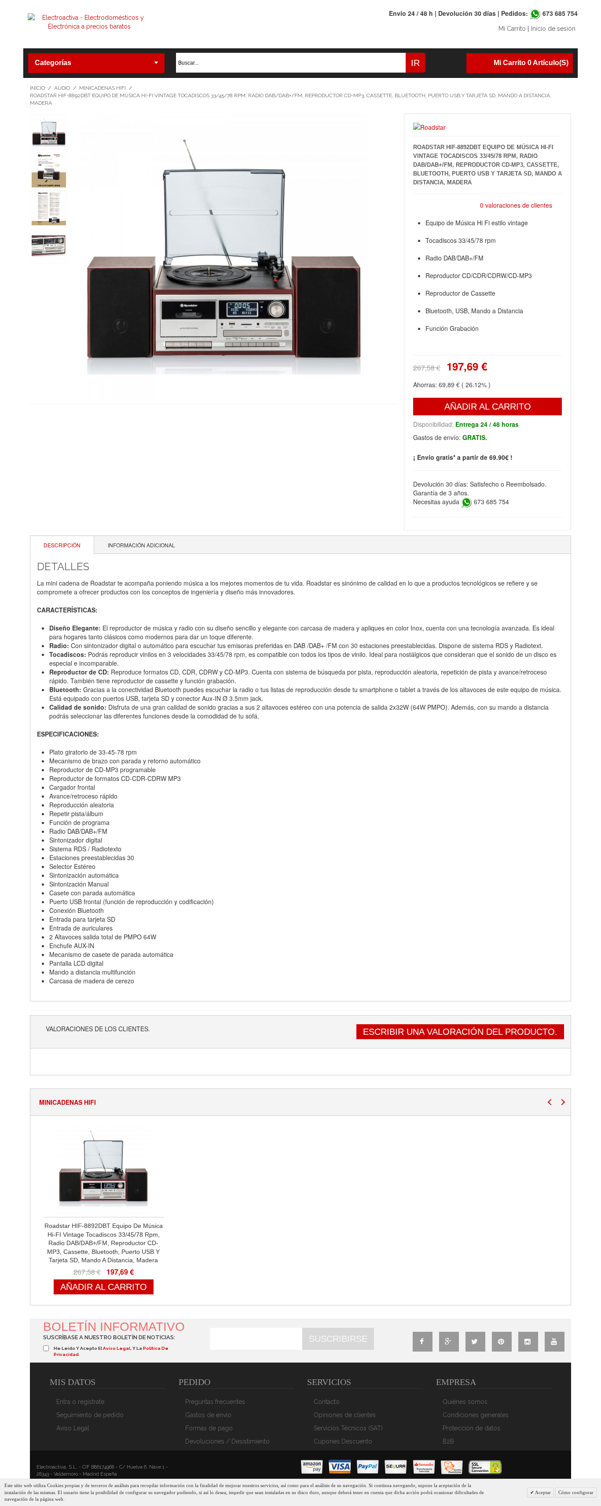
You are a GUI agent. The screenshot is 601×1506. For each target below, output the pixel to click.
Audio (62, 88)
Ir (415, 63)
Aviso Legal (72, 1428)
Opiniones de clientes (345, 1414)
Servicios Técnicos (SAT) (348, 1428)
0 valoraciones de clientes (516, 205)
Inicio (37, 88)
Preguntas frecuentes (215, 1401)
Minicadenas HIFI (102, 88)
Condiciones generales (476, 1414)
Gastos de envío (208, 1414)
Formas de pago (209, 1428)
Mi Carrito (512, 28)
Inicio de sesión (553, 28)
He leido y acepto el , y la (111, 1351)
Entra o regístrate (80, 1401)
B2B (448, 1441)
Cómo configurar (576, 1492)
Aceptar (542, 1492)
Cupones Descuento (343, 1441)
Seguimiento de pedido (90, 1414)
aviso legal (116, 1348)
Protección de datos (471, 1428)
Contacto (327, 1401)
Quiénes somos (465, 1401)
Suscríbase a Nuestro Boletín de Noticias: (109, 1337)
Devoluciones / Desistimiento (227, 1441)
